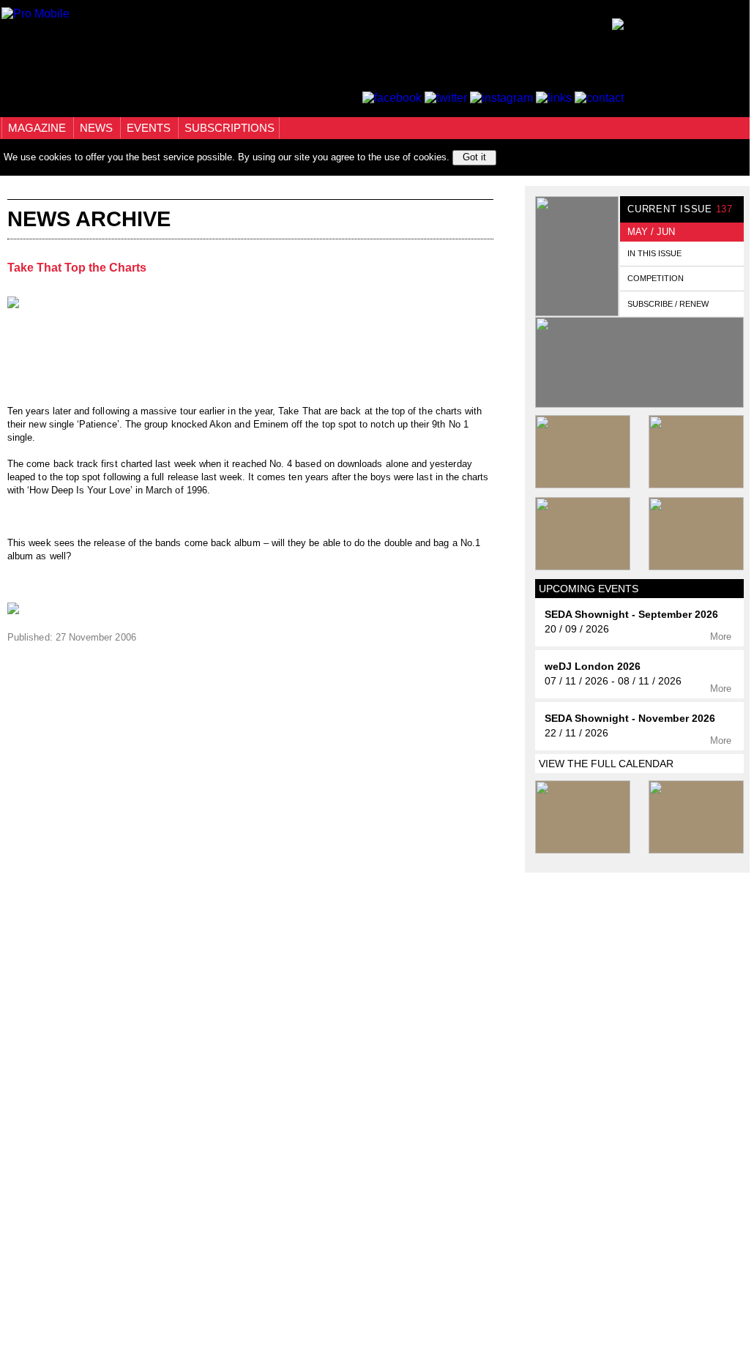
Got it (474, 157)
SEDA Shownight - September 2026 (631, 614)
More (722, 636)
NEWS (98, 128)
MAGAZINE (38, 128)
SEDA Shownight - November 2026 (630, 718)
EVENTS (150, 128)
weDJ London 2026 (593, 666)
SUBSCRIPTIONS (229, 128)
